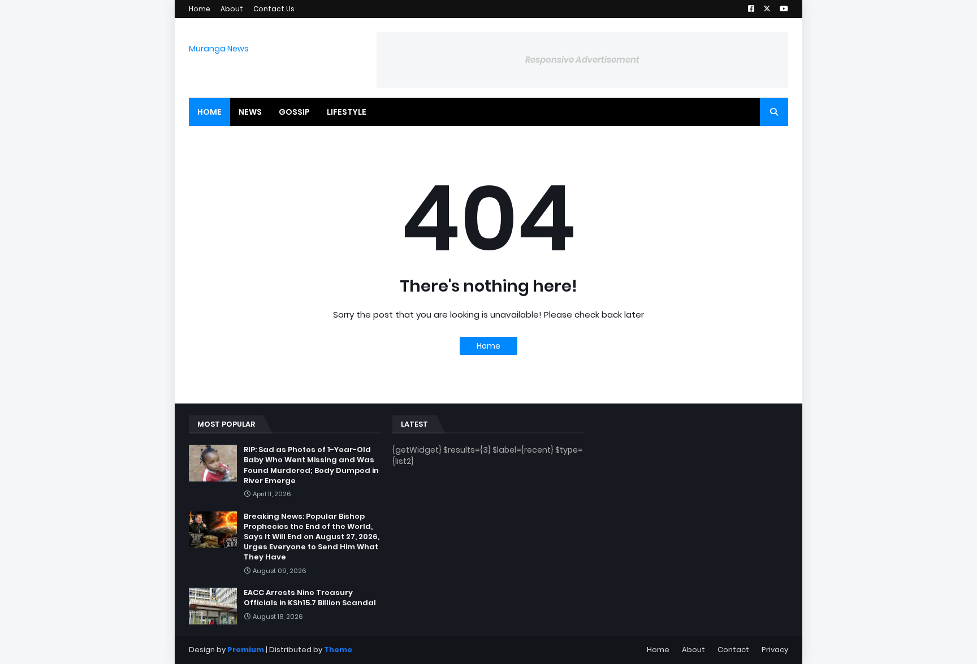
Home (199, 9)
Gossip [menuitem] (294, 112)
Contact (733, 649)
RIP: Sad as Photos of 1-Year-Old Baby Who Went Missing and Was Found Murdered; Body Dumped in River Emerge (311, 465)
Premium (245, 649)
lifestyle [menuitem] (346, 112)
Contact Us (274, 9)
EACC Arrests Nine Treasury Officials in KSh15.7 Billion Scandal (310, 598)
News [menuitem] (250, 112)
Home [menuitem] (209, 112)
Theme (338, 649)
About (232, 9)
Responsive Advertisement (582, 60)
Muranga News (219, 48)
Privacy (775, 649)
